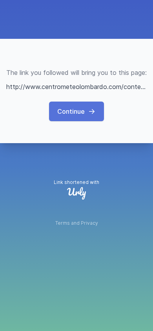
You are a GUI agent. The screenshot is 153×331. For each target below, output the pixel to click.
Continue (71, 111)
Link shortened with (76, 182)
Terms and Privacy (76, 223)
